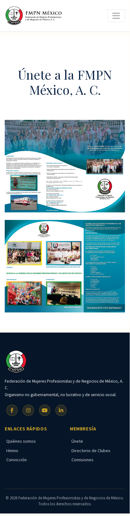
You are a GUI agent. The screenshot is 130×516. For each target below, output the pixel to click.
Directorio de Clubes (90, 450)
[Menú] (116, 15)
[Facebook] (12, 410)
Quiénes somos (21, 441)
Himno (12, 450)
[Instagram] (28, 410)
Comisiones (82, 460)
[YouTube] (44, 410)
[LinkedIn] (61, 410)
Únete (77, 441)
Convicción (16, 460)
